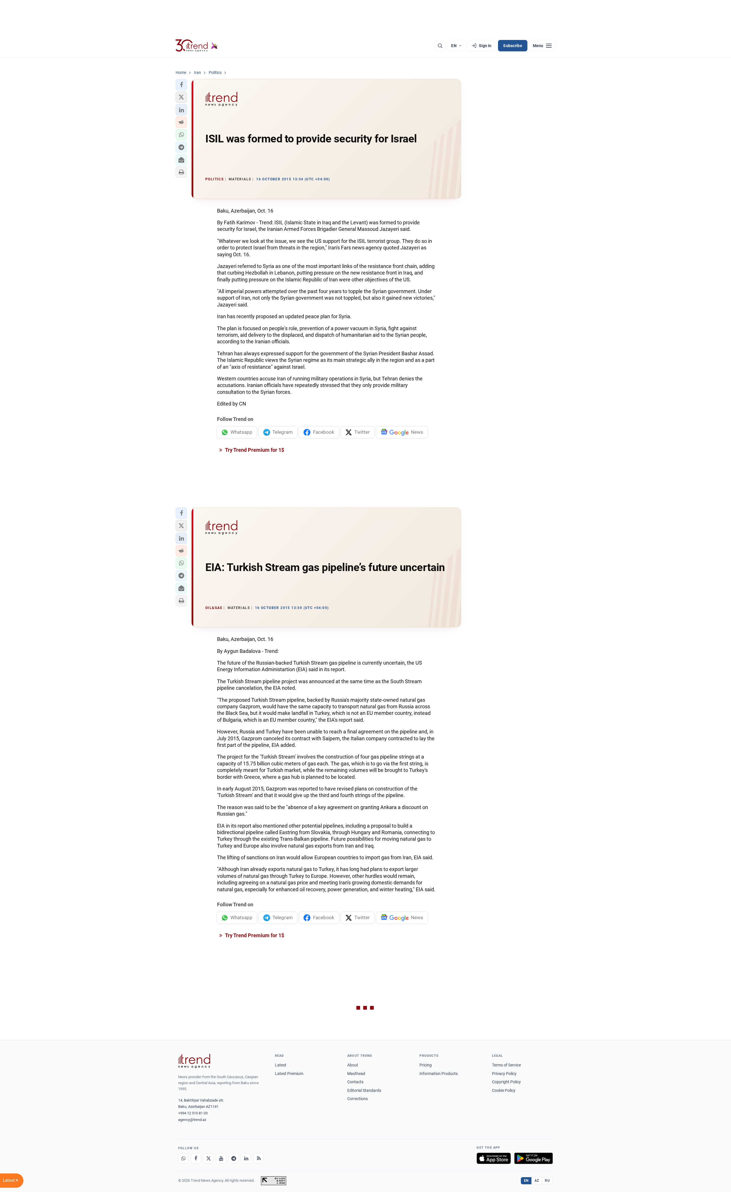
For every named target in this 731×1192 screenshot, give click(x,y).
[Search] (440, 45)
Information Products (438, 1073)
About (352, 1065)
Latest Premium (289, 1073)
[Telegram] (233, 1158)
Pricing (425, 1065)
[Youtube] (221, 1158)
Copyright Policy (506, 1082)
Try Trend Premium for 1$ (254, 450)
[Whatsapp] (183, 1158)
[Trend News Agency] (194, 1061)
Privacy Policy (504, 1073)
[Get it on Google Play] (533, 1158)
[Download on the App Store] (494, 1158)
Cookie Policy (503, 1090)
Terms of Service (506, 1065)
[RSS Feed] (259, 1158)
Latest (280, 1065)
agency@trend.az (192, 1120)
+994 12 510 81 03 (193, 1113)
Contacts (355, 1082)
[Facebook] (196, 1158)
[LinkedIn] (246, 1158)
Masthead (356, 1073)
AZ (537, 1181)
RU (547, 1181)
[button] (181, 84)
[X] (208, 1158)
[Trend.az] (197, 45)
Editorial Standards (364, 1090)
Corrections (357, 1098)
